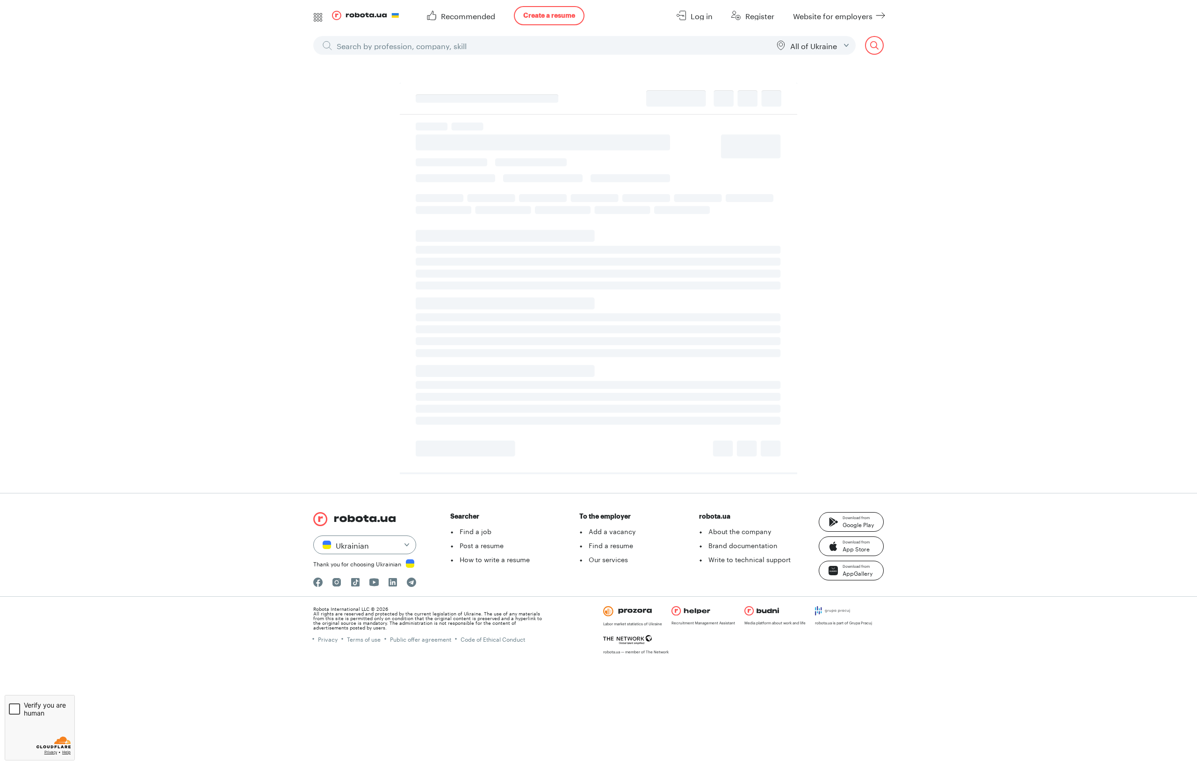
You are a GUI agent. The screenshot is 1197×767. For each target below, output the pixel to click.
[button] (851, 522)
